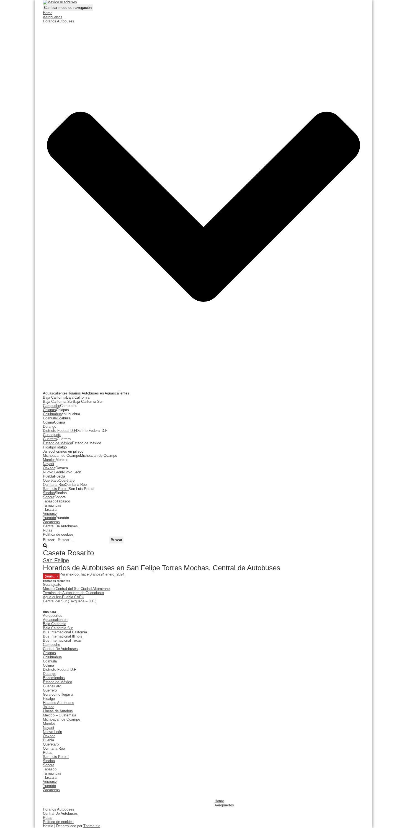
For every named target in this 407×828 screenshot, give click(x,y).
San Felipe (56, 560)
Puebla (48, 476)
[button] (203, 389)
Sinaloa (49, 493)
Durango (49, 426)
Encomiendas (54, 678)
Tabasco (49, 501)
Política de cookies (58, 534)
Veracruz (50, 514)
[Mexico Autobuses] (60, 2)
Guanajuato (52, 435)
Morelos (49, 460)
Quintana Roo (54, 485)
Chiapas (49, 410)
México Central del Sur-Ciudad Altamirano (76, 589)
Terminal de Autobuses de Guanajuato (73, 593)
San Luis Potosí (56, 489)
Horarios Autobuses (58, 703)
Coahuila (50, 418)
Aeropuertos (52, 17)
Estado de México (57, 443)
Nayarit (48, 464)
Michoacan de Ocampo (61, 455)
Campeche (51, 406)
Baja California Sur (58, 401)
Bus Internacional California (65, 632)
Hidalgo (49, 447)
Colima (48, 422)
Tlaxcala (49, 509)
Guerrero (50, 439)
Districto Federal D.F (59, 431)
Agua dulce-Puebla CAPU (63, 597)
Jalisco (48, 451)
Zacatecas (51, 522)
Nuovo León (52, 472)
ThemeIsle (91, 826)
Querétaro (51, 480)
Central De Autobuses (60, 526)
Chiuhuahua (52, 414)
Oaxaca (49, 468)
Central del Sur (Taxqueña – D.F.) (69, 601)
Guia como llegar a (58, 694)
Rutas (47, 530)
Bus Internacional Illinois (62, 636)
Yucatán (49, 518)
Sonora (48, 497)
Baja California (54, 397)
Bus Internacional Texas (62, 640)
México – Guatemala (59, 715)
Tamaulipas (52, 505)
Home (47, 13)
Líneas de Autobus (58, 711)
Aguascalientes (55, 393)
